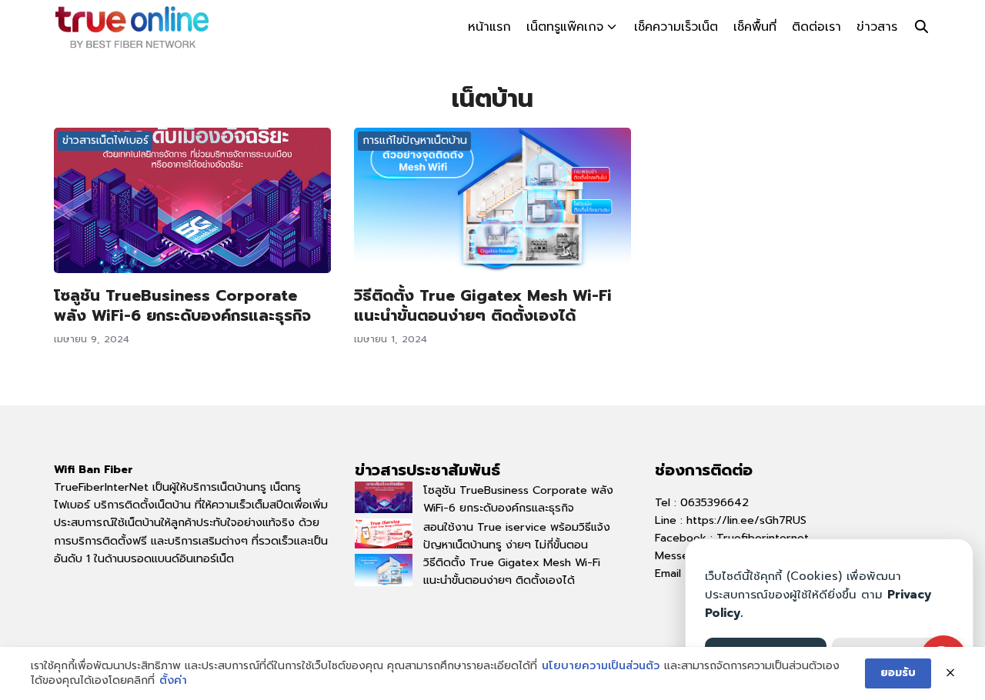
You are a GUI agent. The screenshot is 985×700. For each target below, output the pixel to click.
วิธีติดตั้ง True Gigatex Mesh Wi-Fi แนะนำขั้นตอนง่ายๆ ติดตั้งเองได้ (483, 305)
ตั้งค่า (173, 680)
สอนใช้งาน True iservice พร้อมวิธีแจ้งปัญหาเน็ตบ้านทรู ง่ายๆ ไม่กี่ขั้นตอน (516, 535)
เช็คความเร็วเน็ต (676, 27)
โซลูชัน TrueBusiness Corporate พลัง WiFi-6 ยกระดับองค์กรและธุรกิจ (182, 305)
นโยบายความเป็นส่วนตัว (600, 666)
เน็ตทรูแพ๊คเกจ (564, 27)
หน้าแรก (489, 27)
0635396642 (714, 502)
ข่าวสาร (876, 27)
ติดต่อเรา (816, 27)
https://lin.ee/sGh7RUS (746, 520)
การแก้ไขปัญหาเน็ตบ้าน (414, 140)
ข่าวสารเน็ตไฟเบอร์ (105, 140)
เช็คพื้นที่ (754, 27)
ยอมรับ (898, 673)
